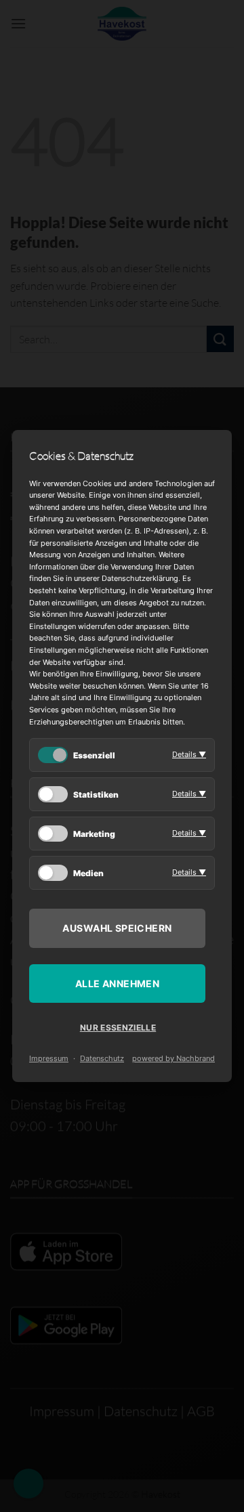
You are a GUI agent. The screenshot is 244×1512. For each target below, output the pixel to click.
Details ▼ (189, 754)
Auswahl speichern (116, 928)
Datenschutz (102, 1058)
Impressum (48, 1058)
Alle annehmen (117, 983)
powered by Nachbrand (173, 1058)
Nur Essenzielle (118, 1027)
